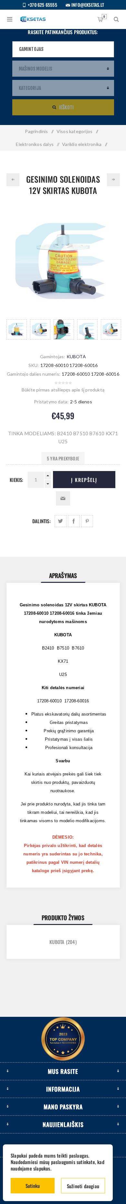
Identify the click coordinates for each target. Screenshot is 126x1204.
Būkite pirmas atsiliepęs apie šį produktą (63, 389)
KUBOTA (76, 356)
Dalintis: (41, 521)
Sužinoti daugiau (83, 1186)
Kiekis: (16, 479)
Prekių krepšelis (104, 16)
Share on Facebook (74, 521)
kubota (56, 941)
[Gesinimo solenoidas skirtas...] (113, 179)
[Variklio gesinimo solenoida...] (12, 179)
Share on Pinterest (87, 521)
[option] (16, 329)
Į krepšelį (84, 479)
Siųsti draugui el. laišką (63, 498)
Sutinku (33, 1185)
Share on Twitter (61, 521)
